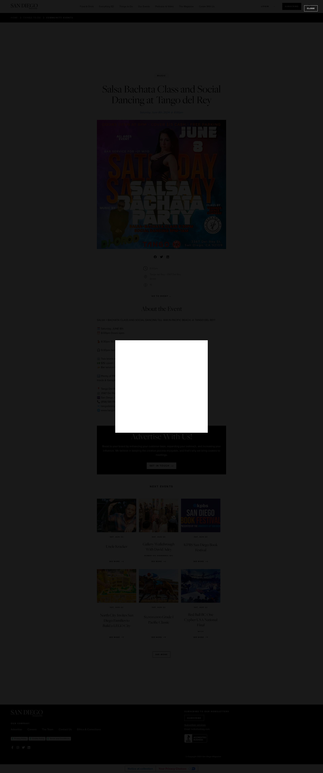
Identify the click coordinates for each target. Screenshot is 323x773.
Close (311, 8)
